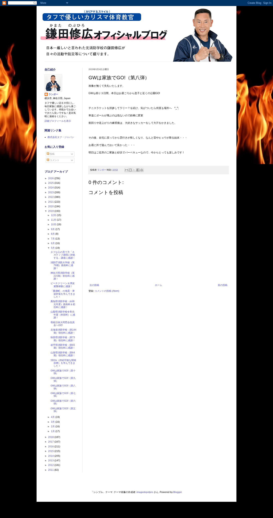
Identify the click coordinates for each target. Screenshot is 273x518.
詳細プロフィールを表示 (58, 121)
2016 (51, 446)
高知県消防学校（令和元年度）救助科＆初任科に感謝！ (63, 304)
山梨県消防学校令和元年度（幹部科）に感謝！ (63, 314)
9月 (53, 229)
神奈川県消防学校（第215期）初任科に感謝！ (63, 276)
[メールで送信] (127, 170)
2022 (51, 197)
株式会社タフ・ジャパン (61, 137)
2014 (51, 456)
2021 (51, 201)
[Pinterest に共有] (142, 170)
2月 (53, 426)
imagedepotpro (144, 492)
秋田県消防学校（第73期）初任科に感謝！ (63, 339)
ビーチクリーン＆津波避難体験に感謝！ (63, 285)
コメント (54, 160)
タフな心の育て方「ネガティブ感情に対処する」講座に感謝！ (63, 255)
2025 (51, 183)
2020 (51, 206)
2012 (51, 465)
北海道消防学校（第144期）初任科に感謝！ (63, 331)
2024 (51, 187)
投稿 (52, 154)
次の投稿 (94, 285)
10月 (54, 224)
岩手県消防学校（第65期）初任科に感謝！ (63, 346)
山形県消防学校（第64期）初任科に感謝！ (63, 354)
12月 (54, 215)
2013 (51, 460)
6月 (53, 243)
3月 (53, 421)
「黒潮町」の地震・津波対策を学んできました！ (63, 294)
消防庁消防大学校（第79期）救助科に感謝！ (63, 265)
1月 (53, 431)
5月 (53, 247)
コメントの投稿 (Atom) (107, 291)
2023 (51, 192)
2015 (51, 451)
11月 (54, 219)
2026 (51, 178)
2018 (51, 437)
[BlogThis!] (130, 170)
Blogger (177, 492)
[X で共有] (134, 170)
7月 (53, 238)
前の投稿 (222, 285)
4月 (53, 417)
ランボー (53, 94)
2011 (51, 470)
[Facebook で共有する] (138, 170)
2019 (51, 211)
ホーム (158, 285)
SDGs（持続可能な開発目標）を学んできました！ (63, 363)
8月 (53, 233)
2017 (51, 441)
